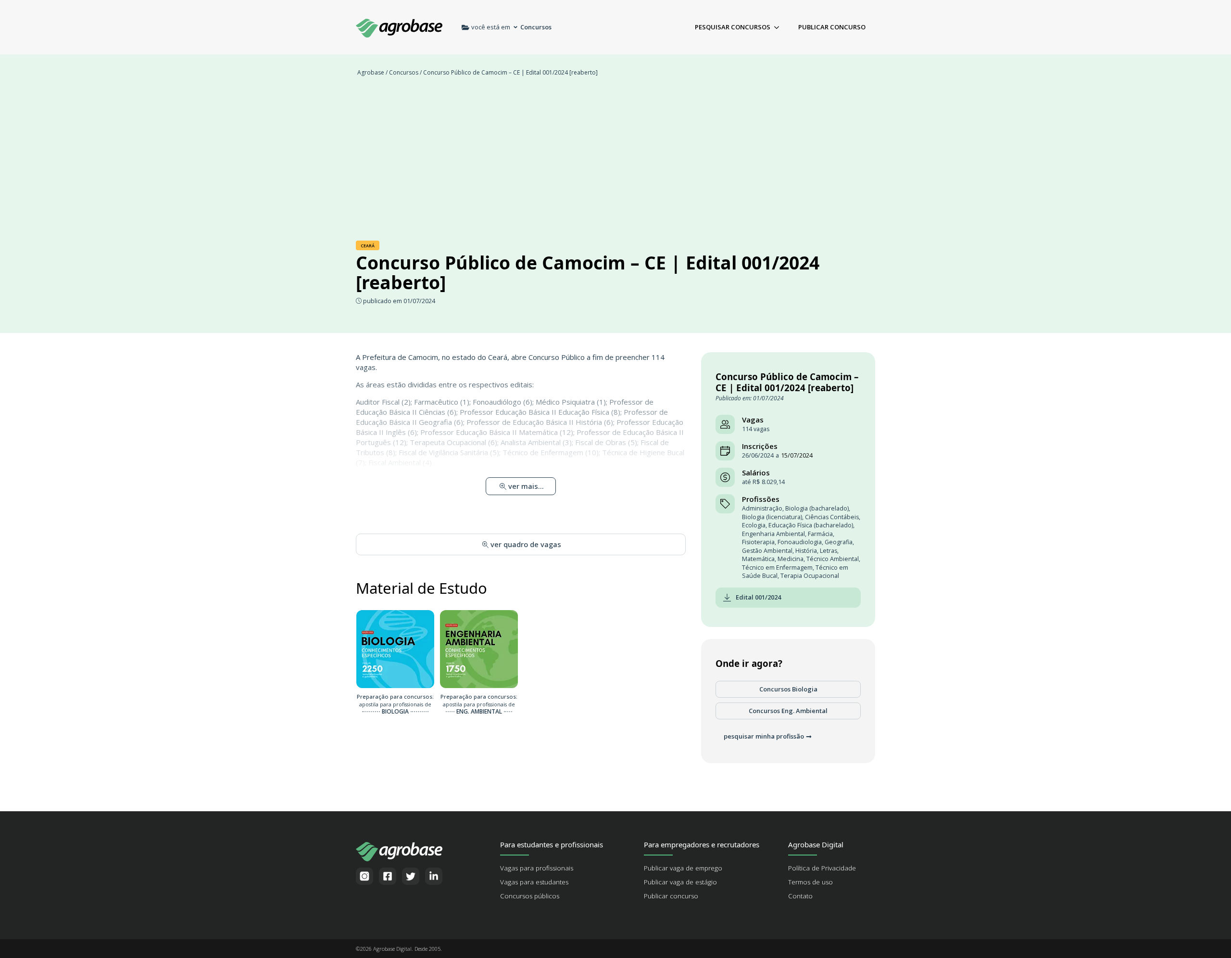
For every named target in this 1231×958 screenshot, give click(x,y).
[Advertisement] (615, 163)
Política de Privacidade (822, 868)
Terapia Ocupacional (809, 576)
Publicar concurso (671, 896)
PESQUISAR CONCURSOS (732, 27)
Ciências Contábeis (832, 517)
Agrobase (370, 72)
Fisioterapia (758, 542)
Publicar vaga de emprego (683, 868)
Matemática (758, 559)
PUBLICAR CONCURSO (832, 27)
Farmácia (820, 534)
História (806, 551)
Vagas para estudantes (534, 882)
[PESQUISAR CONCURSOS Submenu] (779, 27)
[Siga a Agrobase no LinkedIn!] (433, 876)
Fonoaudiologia (800, 542)
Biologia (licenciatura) (772, 517)
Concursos (403, 72)
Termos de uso (810, 882)
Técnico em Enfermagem (777, 567)
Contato (800, 896)
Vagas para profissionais (536, 868)
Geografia (839, 542)
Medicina (791, 559)
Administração (762, 508)
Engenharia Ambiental (773, 534)
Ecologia (754, 525)
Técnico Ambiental (832, 559)
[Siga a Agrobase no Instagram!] (364, 876)
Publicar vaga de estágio (680, 882)
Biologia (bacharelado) (817, 508)
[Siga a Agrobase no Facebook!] (387, 876)
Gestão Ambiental (767, 551)
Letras (828, 551)
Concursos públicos (529, 896)
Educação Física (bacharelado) (810, 525)
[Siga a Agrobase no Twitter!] (410, 876)
